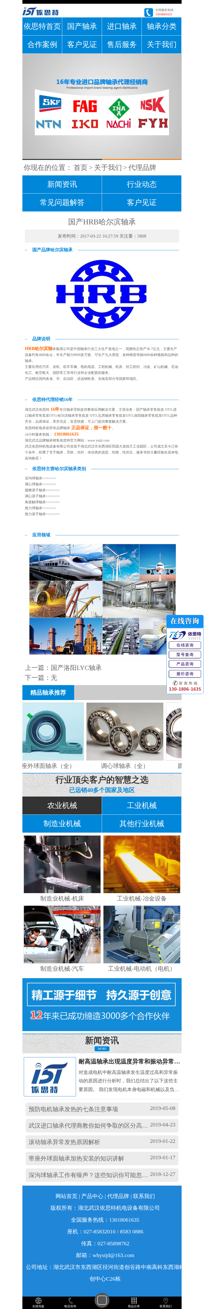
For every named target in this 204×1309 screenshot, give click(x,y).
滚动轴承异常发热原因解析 (64, 1142)
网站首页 (66, 1196)
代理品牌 (142, 167)
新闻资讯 (62, 184)
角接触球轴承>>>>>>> (42, 502)
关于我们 (162, 44)
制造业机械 (62, 823)
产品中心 (92, 1196)
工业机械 (142, 805)
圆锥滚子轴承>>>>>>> (42, 490)
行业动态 (142, 184)
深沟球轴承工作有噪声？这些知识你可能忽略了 (91, 1175)
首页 (81, 167)
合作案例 (42, 44)
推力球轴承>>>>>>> (40, 508)
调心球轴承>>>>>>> (40, 484)
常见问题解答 (62, 202)
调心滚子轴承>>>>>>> (42, 496)
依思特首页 (42, 26)
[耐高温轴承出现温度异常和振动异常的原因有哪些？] (54, 1076)
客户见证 (82, 44)
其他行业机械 (141, 823)
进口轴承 (122, 26)
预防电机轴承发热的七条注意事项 (73, 1109)
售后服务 (122, 44)
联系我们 (144, 1196)
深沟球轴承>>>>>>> (40, 478)
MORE (102, 1049)
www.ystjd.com (98, 440)
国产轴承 (82, 26)
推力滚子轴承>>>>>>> (42, 514)
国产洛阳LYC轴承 (76, 667)
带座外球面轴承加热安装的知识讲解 (76, 1158)
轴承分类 (162, 26)
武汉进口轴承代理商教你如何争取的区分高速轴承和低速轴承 (109, 1125)
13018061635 (163, 14)
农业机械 (62, 805)
